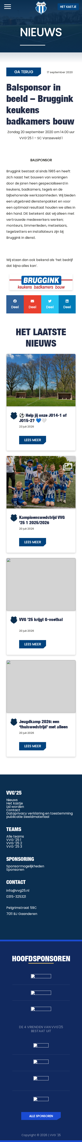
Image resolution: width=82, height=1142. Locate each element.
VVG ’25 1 (13, 839)
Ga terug (23, 71)
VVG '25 (55, 1135)
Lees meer (32, 440)
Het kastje (68, 7)
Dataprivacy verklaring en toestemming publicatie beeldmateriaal (39, 815)
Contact (13, 810)
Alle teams (15, 836)
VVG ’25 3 (14, 846)
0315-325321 (16, 896)
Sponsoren (15, 869)
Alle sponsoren (41, 1116)
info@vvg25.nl (17, 890)
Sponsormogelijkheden (25, 866)
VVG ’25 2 (14, 843)
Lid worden (15, 806)
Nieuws (12, 800)
